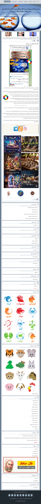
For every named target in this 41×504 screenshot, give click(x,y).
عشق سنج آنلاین (35, 279)
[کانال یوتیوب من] (12, 495)
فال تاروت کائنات (35, 405)
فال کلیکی (36, 272)
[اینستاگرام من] (23, 495)
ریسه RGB (35, 286)
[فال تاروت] (30, 144)
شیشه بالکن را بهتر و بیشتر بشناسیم (32, 440)
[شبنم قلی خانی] (8, 34)
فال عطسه (36, 478)
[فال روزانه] (12, 144)
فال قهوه (36, 238)
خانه (38, 1)
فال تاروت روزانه (35, 400)
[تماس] (20, 495)
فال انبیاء (36, 232)
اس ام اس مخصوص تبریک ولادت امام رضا (31, 218)
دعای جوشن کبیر (35, 263)
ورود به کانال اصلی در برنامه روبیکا (20, 105)
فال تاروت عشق (35, 422)
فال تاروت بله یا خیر (34, 426)
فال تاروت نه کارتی (34, 418)
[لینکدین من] (9, 495)
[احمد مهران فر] (33, 34)
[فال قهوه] (30, 162)
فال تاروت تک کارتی (34, 407)
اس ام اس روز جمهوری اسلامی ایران (32, 207)
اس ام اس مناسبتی (14, 1)
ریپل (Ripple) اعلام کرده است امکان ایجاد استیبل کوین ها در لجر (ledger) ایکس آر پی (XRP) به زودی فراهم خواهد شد (20, 438)
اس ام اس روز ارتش (34, 212)
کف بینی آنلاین (35, 250)
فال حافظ (34, 1)
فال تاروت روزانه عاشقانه (33, 424)
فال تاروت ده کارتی (34, 420)
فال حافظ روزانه (35, 451)
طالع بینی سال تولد (34, 393)
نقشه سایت (17, 501)
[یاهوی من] (32, 495)
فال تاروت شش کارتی (34, 416)
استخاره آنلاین (20, 1)
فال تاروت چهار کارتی (34, 411)
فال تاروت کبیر (35, 402)
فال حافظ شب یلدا (34, 453)
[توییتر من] (18, 495)
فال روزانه (25, 1)
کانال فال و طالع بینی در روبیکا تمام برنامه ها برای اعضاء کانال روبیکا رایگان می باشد (19, 38)
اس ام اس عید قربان (34, 209)
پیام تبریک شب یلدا (34, 455)
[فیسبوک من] (26, 495)
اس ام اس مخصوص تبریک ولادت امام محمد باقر (30, 214)
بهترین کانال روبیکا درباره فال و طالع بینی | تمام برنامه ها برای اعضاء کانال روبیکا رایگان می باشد (20, 10)
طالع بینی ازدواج (35, 256)
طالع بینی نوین (35, 480)
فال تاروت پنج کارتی (34, 413)
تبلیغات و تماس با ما (7, 1)
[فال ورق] (12, 179)
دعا (36, 265)
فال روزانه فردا (35, 487)
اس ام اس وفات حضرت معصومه (32, 216)
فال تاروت (30, 1)
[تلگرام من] (29, 495)
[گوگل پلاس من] (15, 495)
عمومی (33, 199)
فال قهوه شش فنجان (34, 243)
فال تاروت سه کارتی (34, 409)
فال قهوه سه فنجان (34, 241)
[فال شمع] (12, 162)
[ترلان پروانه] (20, 34)
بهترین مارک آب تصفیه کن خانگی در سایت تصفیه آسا (29, 435)
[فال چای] (30, 179)
